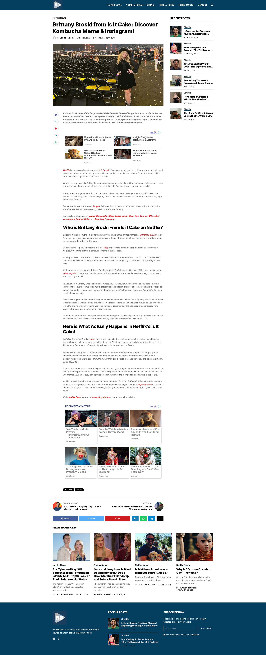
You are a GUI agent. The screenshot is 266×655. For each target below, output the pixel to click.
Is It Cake (68, 490)
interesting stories (100, 397)
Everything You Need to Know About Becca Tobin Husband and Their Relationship (197, 84)
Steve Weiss (114, 216)
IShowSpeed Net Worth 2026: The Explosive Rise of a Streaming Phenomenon (197, 67)
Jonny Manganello (98, 216)
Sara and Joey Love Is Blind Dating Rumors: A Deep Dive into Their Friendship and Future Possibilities (112, 574)
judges (96, 206)
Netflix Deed (74, 397)
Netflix (66, 170)
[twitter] (58, 639)
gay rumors (69, 219)
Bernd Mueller (104, 595)
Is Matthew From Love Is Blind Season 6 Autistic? (151, 571)
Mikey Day (154, 216)
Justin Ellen (127, 216)
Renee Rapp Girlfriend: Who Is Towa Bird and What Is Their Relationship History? (198, 100)
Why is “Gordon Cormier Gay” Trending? (193, 571)
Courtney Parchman (105, 219)
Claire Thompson (65, 38)
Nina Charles (141, 216)
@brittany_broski (148, 234)
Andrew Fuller (83, 219)
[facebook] (54, 639)
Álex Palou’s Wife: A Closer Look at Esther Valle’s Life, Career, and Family (198, 116)
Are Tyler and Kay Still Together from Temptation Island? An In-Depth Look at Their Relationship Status (71, 574)
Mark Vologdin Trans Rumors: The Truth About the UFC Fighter (198, 50)
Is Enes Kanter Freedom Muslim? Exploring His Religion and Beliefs (197, 34)
